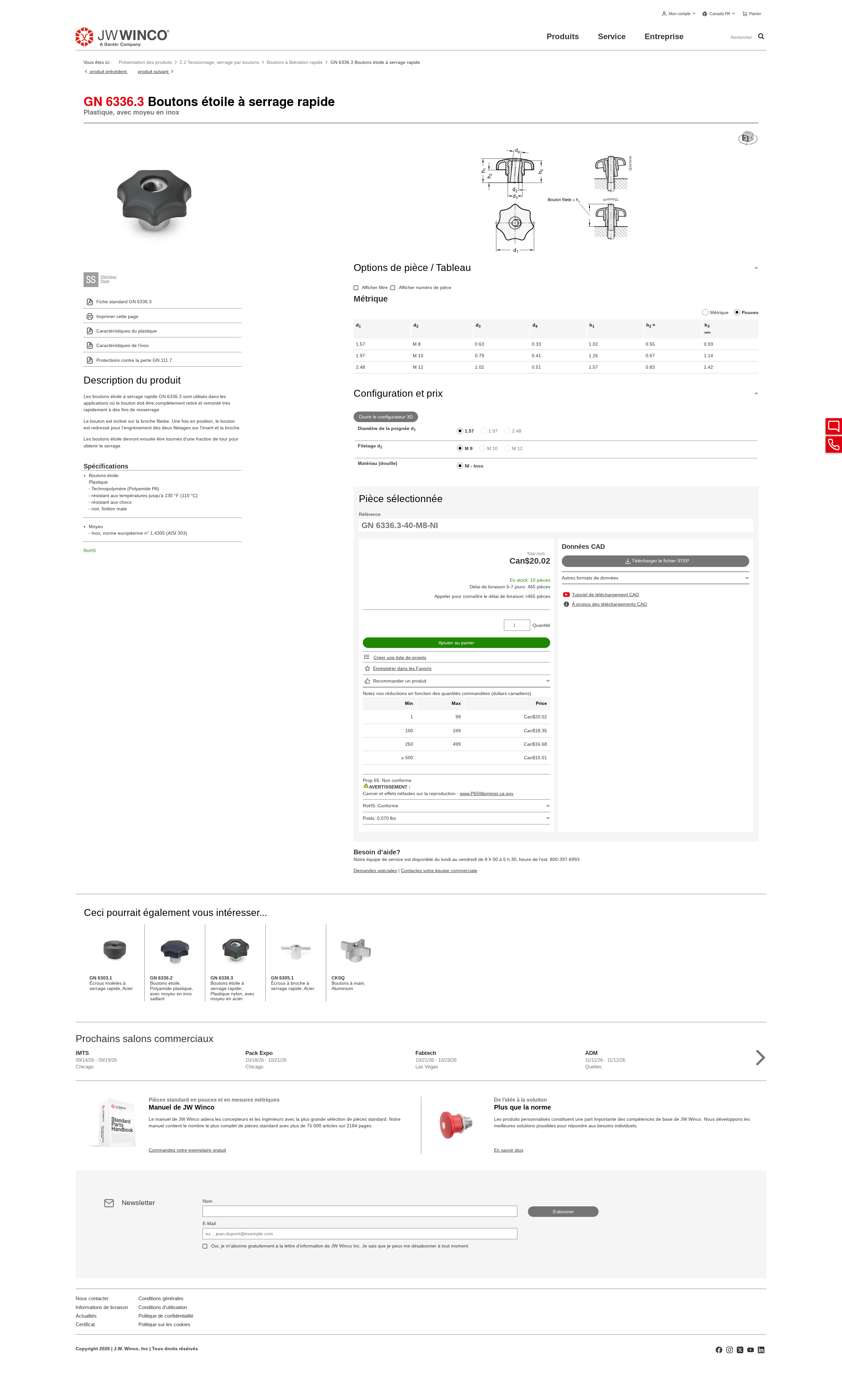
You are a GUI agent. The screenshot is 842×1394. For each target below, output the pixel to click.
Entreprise (664, 36)
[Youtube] (750, 1349)
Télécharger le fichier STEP (660, 560)
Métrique (719, 312)
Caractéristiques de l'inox (122, 345)
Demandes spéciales (375, 870)
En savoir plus (508, 1150)
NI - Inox (474, 466)
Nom (207, 1201)
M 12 (517, 448)
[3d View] (747, 138)
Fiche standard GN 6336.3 (124, 301)
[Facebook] (719, 1349)
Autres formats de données (590, 577)
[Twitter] (740, 1349)
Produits (563, 36)
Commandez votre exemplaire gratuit (187, 1150)
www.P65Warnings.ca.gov (486, 793)
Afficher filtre (375, 287)
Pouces (750, 312)
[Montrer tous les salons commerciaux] (760, 1056)
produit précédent (108, 71)
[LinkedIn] (761, 1349)
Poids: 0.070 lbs (379, 818)
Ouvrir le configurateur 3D (386, 416)
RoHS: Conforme (380, 805)
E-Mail (209, 1223)
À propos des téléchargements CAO (609, 604)
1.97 (493, 431)
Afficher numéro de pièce (425, 287)
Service (612, 36)
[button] (679, 14)
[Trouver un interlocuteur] (834, 426)
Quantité (541, 625)
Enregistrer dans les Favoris (402, 668)
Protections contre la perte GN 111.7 (134, 360)
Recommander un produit (399, 681)
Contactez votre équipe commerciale (439, 870)
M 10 (492, 448)
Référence (370, 514)
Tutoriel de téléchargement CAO (605, 594)
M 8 (469, 448)
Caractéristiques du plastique (126, 331)
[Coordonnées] (834, 444)
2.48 (516, 431)
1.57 (469, 431)
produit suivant (154, 71)
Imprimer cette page (117, 316)
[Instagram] (729, 1349)
